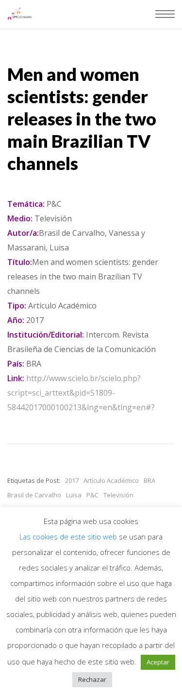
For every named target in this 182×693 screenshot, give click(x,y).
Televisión (118, 495)
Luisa (74, 495)
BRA (149, 480)
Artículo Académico (111, 480)
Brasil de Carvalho (34, 495)
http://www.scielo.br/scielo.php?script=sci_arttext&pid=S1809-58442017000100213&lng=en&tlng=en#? (81, 393)
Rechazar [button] (92, 679)
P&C (92, 495)
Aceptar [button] (158, 662)
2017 (72, 480)
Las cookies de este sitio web (69, 536)
